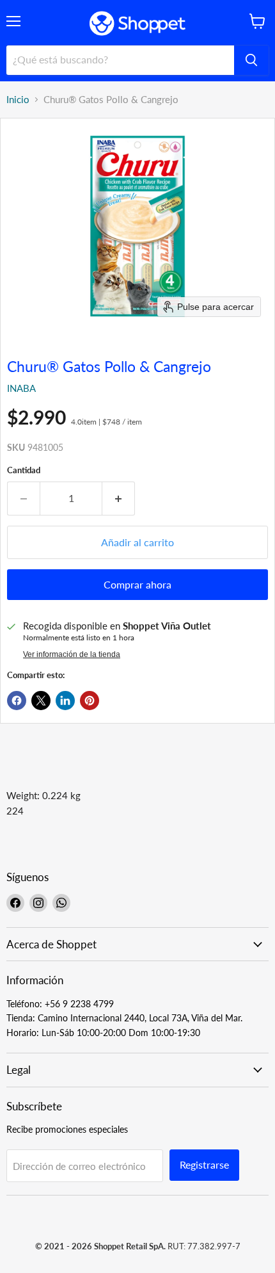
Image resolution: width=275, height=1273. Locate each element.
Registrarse (204, 1164)
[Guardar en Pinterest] (89, 700)
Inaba (21, 388)
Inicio (17, 99)
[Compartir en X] (41, 700)
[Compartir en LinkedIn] (65, 700)
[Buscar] (251, 60)
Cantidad (23, 470)
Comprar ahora (137, 584)
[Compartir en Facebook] (16, 700)
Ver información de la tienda (71, 654)
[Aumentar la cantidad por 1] (118, 498)
